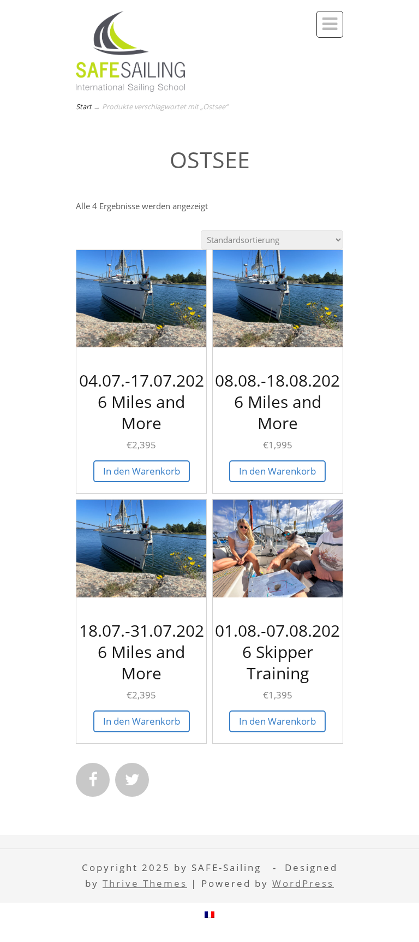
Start (84, 106)
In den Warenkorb (141, 471)
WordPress (303, 883)
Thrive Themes (145, 883)
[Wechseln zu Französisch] (209, 914)
